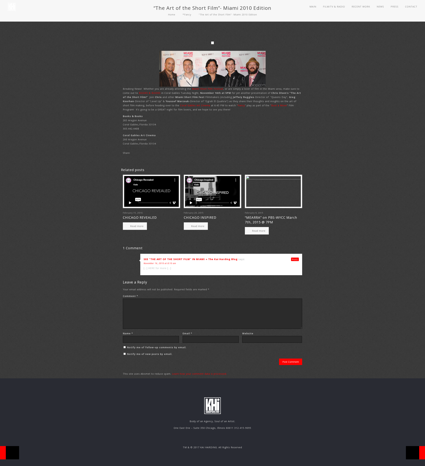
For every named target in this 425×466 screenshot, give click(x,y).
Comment (130, 296)
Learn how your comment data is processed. (199, 373)
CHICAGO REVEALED (140, 217)
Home (171, 14)
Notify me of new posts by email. (149, 354)
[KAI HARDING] (12, 6)
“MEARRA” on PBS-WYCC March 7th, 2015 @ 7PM (271, 219)
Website (247, 333)
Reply (295, 259)
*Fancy (187, 14)
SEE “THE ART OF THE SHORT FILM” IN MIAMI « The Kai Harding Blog (191, 259)
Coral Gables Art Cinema (195, 105)
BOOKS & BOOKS (150, 92)
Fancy (241, 105)
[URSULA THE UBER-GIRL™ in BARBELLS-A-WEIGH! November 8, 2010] (9, 452)
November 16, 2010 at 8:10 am (160, 263)
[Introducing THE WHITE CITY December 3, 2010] (415, 452)
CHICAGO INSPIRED (200, 217)
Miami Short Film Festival (207, 88)
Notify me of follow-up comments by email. (156, 347)
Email (187, 333)
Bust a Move (279, 105)
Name (128, 333)
